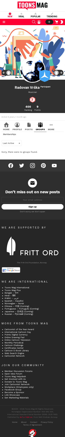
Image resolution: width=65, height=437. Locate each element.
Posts (29, 129)
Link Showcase (12, 395)
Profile (17, 129)
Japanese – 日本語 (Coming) (19, 311)
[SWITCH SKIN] (61, 22)
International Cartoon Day (18, 332)
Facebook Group (13, 389)
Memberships (9, 134)
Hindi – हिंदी (10, 295)
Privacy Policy (47, 422)
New (10, 16)
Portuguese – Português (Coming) (22, 308)
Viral (21, 16)
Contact (33, 422)
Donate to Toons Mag (16, 382)
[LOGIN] (39, 22)
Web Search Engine (14, 353)
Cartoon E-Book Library (17, 350)
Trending (52, 16)
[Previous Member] (6, 73)
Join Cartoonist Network (17, 384)
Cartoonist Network (14, 356)
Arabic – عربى (12, 298)
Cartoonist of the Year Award (19, 329)
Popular (35, 16)
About (23, 422)
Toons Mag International (17, 287)
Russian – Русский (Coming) (19, 314)
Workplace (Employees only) (19, 387)
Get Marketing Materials (17, 397)
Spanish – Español (14, 301)
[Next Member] (58, 73)
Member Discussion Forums (18, 371)
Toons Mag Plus (13, 290)
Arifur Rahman (26, 417)
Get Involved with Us (15, 379)
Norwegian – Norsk (14, 303)
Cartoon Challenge (14, 345)
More (51, 129)
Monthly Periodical (14, 342)
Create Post (49, 22)
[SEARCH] (34, 22)
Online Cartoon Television (17, 340)
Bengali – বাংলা (11, 293)
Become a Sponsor (14, 392)
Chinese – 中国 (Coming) (17, 306)
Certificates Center (14, 348)
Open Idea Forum (13, 373)
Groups (40, 129)
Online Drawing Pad (14, 337)
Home (6, 129)
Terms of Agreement (32, 425)
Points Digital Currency (16, 334)
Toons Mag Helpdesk (15, 376)
